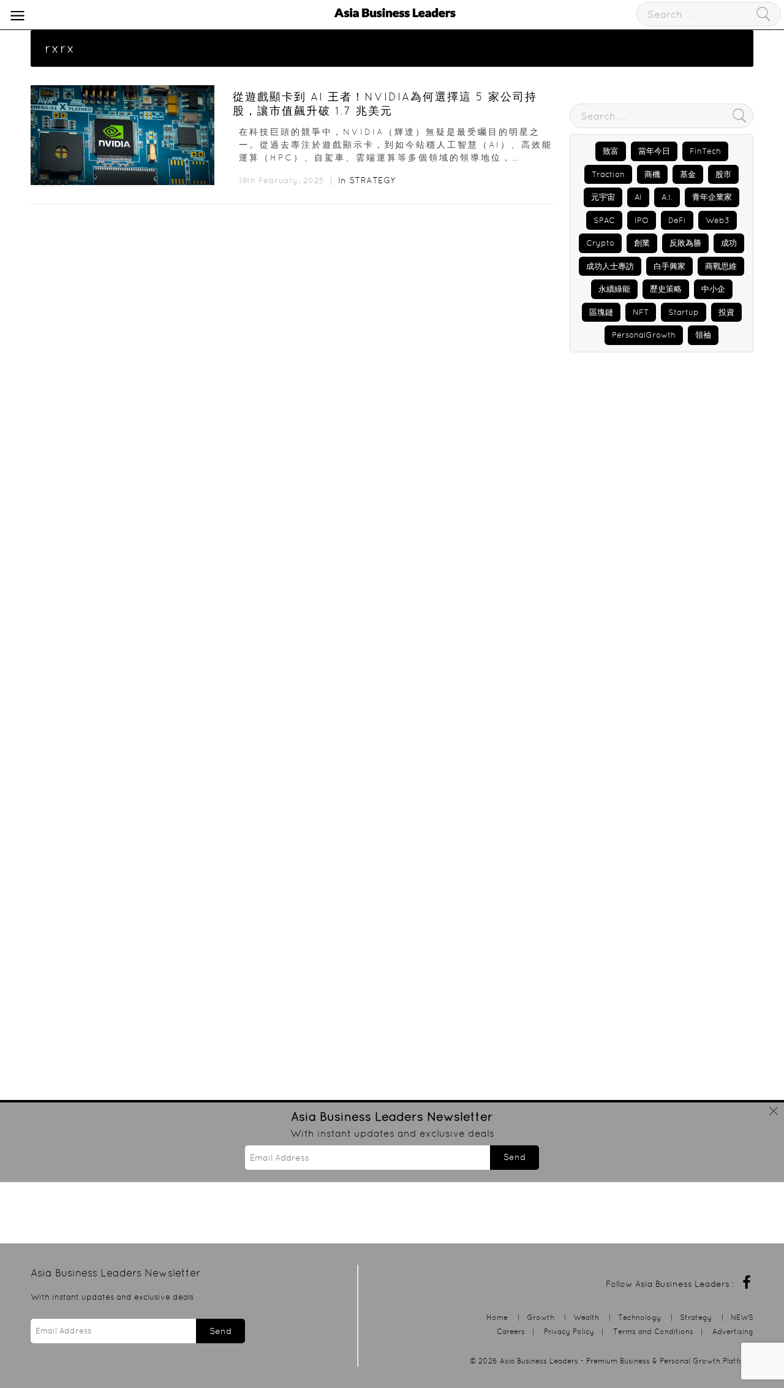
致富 (611, 151)
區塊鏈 (601, 312)
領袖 (703, 334)
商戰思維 (721, 266)
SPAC (604, 220)
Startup (683, 312)
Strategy (372, 180)
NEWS (742, 1317)
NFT (641, 312)
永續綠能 (614, 289)
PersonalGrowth (644, 334)
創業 (642, 243)
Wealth (586, 1317)
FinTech (705, 151)
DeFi (677, 220)
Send (514, 1157)
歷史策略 (666, 289)
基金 (688, 174)
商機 (652, 174)
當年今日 (654, 151)
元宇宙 (603, 197)
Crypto (600, 243)
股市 (723, 174)
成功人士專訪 (610, 266)
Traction (608, 174)
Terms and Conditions (653, 1331)
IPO (642, 220)
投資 (726, 312)
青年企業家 (712, 197)
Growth (540, 1317)
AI (638, 197)
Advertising (732, 1331)
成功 (729, 243)
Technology (639, 1317)
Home (497, 1317)
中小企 (713, 289)
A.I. (667, 197)
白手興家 (669, 266)
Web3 (717, 220)
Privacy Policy (569, 1331)
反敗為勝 (685, 243)
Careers (511, 1331)
